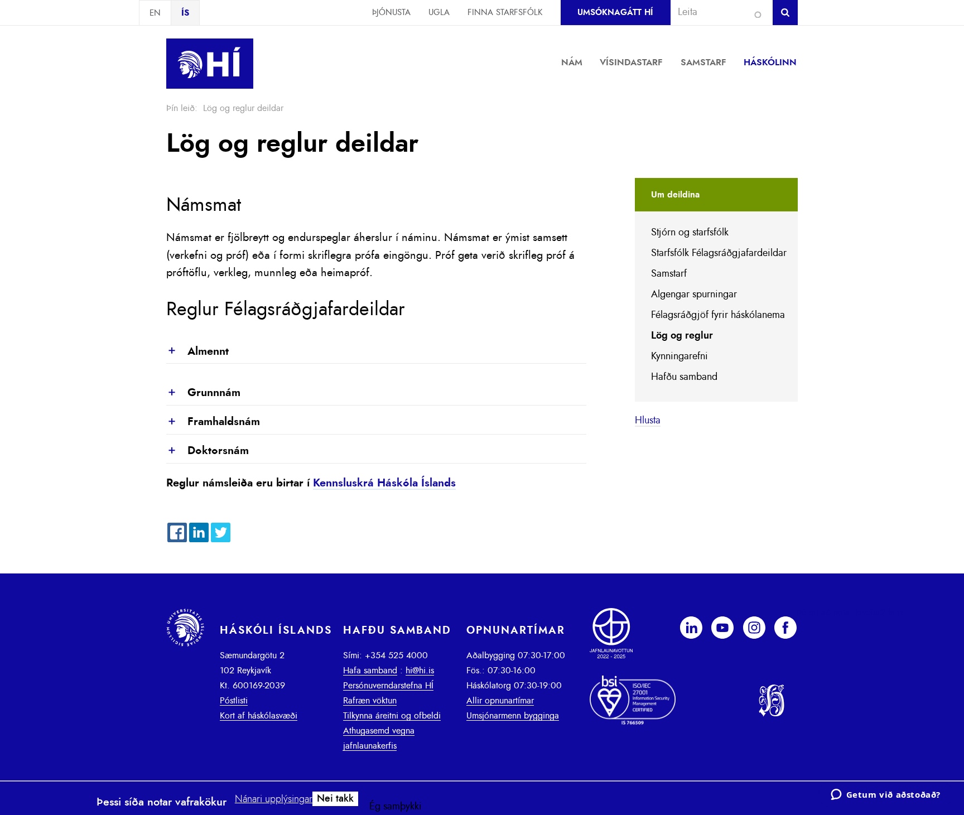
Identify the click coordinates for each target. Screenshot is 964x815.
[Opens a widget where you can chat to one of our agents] (885, 795)
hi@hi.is (420, 670)
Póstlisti (234, 700)
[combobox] (717, 12)
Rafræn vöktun (370, 700)
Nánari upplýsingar (273, 799)
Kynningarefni (679, 356)
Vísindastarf (631, 62)
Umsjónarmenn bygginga (512, 715)
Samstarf (703, 62)
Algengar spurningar (694, 295)
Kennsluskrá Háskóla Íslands (384, 483)
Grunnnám (203, 393)
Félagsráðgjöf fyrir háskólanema (718, 315)
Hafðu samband (684, 377)
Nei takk (335, 799)
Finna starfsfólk (504, 12)
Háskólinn (770, 62)
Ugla (439, 12)
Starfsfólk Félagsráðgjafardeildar (719, 253)
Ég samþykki (395, 807)
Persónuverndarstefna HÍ (388, 685)
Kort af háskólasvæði (258, 715)
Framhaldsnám (213, 422)
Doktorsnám (207, 451)
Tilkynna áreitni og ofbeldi (392, 715)
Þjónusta (391, 12)
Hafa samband (370, 670)
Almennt (197, 352)
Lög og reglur (682, 336)
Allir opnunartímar (500, 700)
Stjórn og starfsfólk (690, 233)
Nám (571, 62)
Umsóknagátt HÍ (615, 12)
